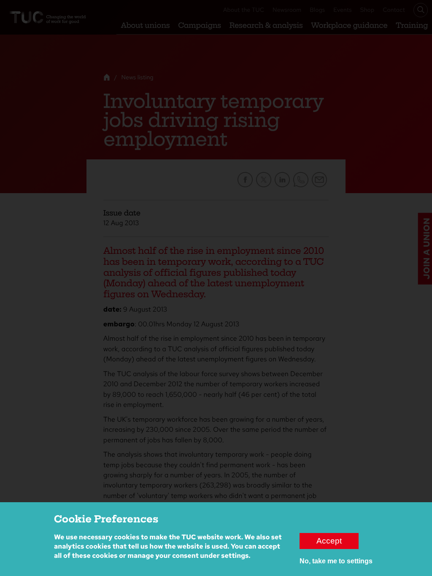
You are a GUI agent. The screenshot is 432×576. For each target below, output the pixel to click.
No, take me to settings (336, 561)
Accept (329, 540)
